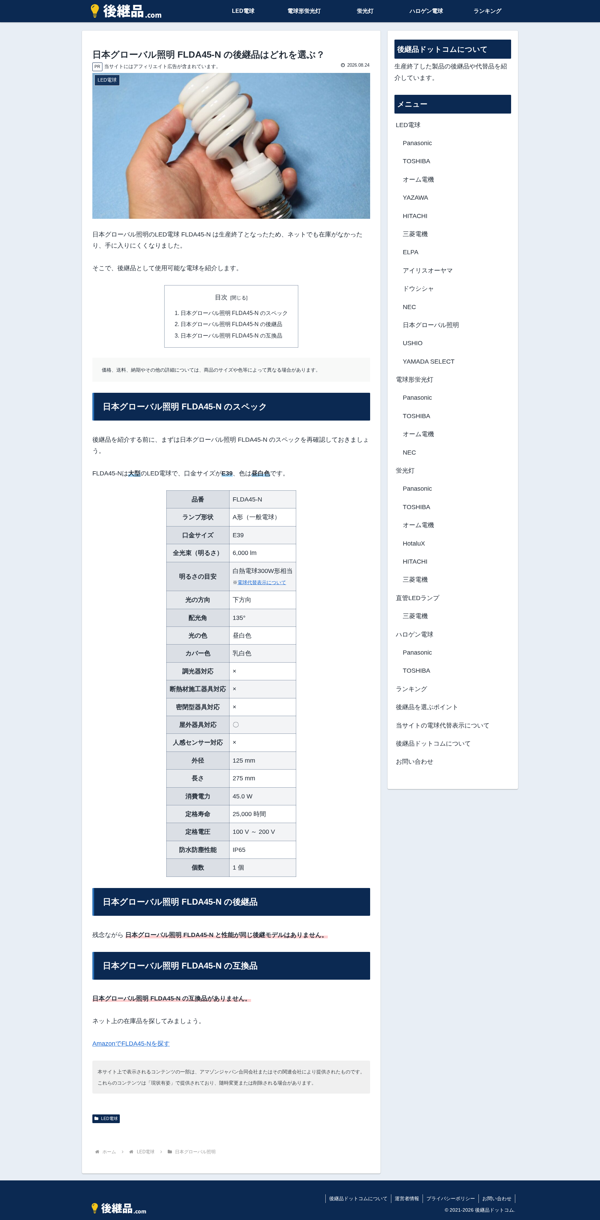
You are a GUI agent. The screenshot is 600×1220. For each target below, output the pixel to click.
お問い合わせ (414, 761)
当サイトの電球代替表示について (443, 725)
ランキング (411, 689)
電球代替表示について (262, 582)
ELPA (410, 252)
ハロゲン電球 (414, 634)
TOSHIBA (416, 161)
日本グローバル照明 (431, 325)
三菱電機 (415, 234)
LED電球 (109, 1118)
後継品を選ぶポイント (427, 707)
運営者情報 (407, 1198)
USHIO (413, 343)
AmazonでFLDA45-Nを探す (131, 1043)
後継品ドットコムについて (433, 743)
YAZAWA (415, 197)
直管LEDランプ (417, 598)
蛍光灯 (405, 470)
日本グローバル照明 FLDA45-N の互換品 (231, 335)
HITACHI (415, 216)
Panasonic (417, 143)
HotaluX (414, 543)
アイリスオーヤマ (428, 270)
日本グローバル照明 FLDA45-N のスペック (234, 313)
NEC (409, 307)
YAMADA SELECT (429, 361)
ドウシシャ (418, 288)
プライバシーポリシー (450, 1198)
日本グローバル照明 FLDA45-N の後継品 (231, 324)
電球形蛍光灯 (414, 379)
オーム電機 (418, 179)
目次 (221, 297)
